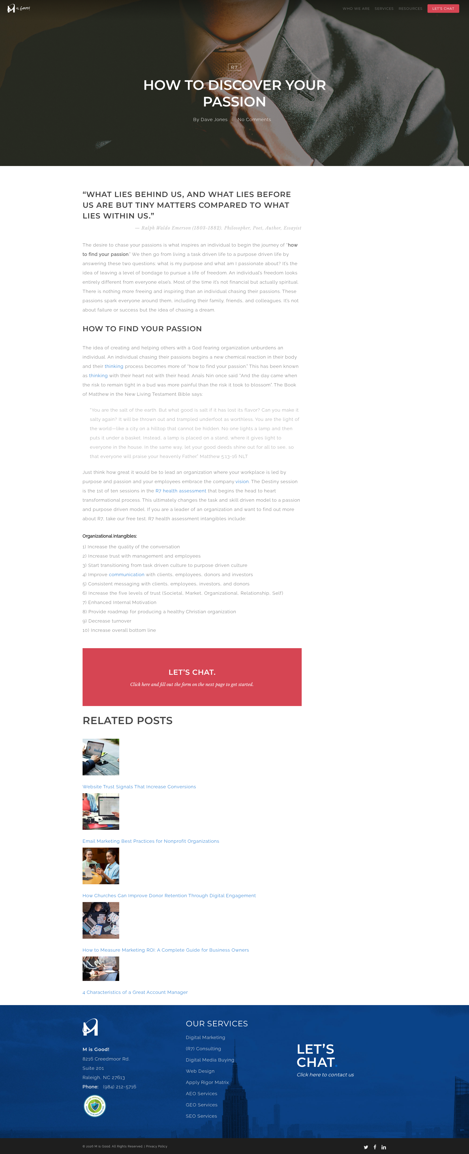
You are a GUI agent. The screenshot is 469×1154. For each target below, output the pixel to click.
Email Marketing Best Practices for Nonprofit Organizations (151, 841)
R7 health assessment (181, 490)
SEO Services (201, 1116)
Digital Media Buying (210, 1059)
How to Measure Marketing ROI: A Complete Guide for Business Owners (166, 950)
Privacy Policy (156, 1146)
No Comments (254, 119)
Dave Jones (214, 119)
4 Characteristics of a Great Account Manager (135, 992)
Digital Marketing (205, 1037)
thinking (114, 366)
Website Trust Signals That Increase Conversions (139, 786)
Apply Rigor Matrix (207, 1082)
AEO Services (201, 1093)
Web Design (200, 1071)
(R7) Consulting (203, 1048)
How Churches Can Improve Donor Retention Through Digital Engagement (169, 895)
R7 (234, 67)
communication (127, 574)
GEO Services (202, 1104)
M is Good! (96, 1049)
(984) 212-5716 (118, 1086)
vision (242, 481)
